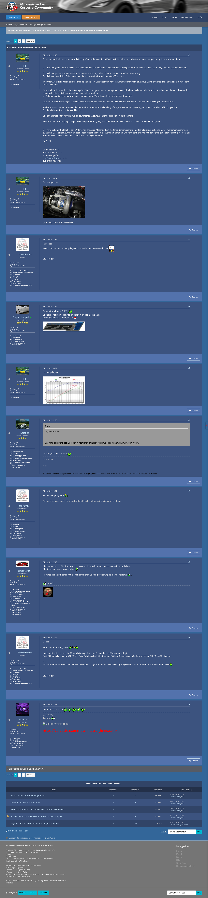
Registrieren (31, 17)
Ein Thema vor (36, 768)
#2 (189, 178)
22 (135, 809)
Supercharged (21, 317)
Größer (43, 892)
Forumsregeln (187, 17)
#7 (189, 491)
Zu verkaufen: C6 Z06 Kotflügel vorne (28, 795)
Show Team (181, 863)
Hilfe (200, 17)
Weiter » (30, 41)
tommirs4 (24, 719)
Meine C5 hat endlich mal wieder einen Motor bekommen (37, 809)
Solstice (25, 432)
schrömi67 (25, 505)
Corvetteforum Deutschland (20, 30)
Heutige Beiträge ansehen (40, 24)
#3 (189, 239)
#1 (189, 55)
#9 (189, 637)
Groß (33, 892)
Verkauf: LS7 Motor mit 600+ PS (25, 802)
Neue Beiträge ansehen (16, 24)
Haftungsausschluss (185, 866)
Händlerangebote (43, 30)
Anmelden (13, 17)
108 (135, 823)
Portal (154, 17)
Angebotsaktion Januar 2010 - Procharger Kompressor (36, 823)
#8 (189, 562)
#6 (189, 420)
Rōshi (62, 881)
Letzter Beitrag (175, 797)
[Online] (31, 317)
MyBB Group (38, 881)
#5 (189, 368)
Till (25, 65)
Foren (164, 17)
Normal (22, 892)
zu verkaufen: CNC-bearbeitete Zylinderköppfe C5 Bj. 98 (36, 816)
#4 (189, 306)
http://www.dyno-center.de (55, 158)
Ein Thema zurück (17, 768)
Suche (174, 17)
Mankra (185, 824)
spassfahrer (24, 570)
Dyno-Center (59, 30)
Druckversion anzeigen (18, 830)
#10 (188, 704)
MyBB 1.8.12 (19, 881)
